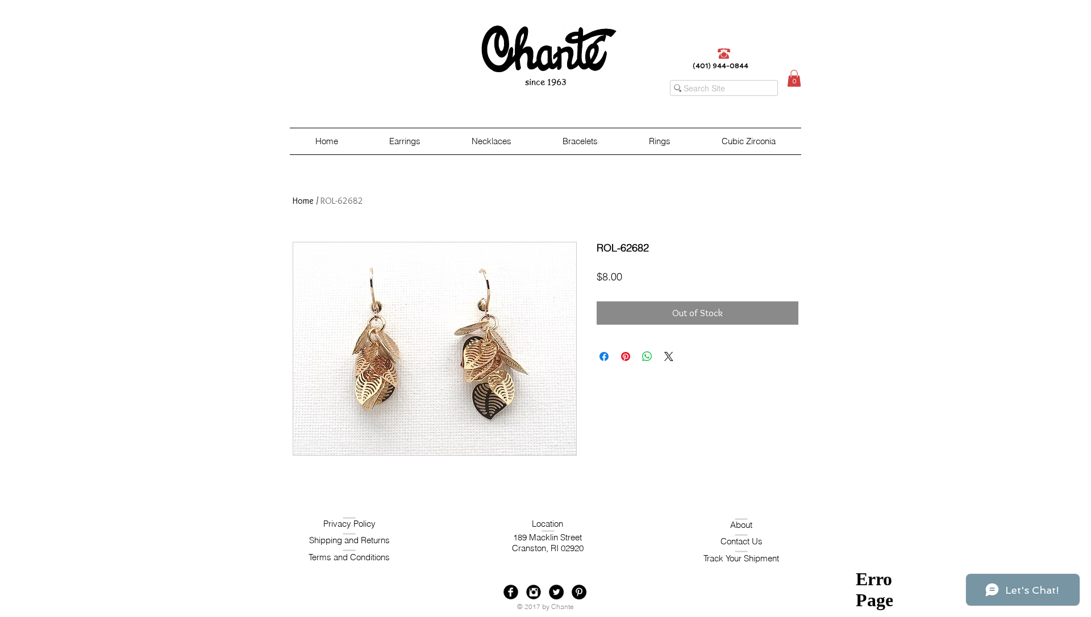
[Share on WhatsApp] (647, 356)
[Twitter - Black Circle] (556, 592)
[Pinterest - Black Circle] (579, 592)
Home (303, 200)
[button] (794, 78)
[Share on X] (669, 356)
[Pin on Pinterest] (625, 356)
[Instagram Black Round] (533, 592)
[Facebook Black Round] (510, 592)
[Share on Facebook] (604, 356)
